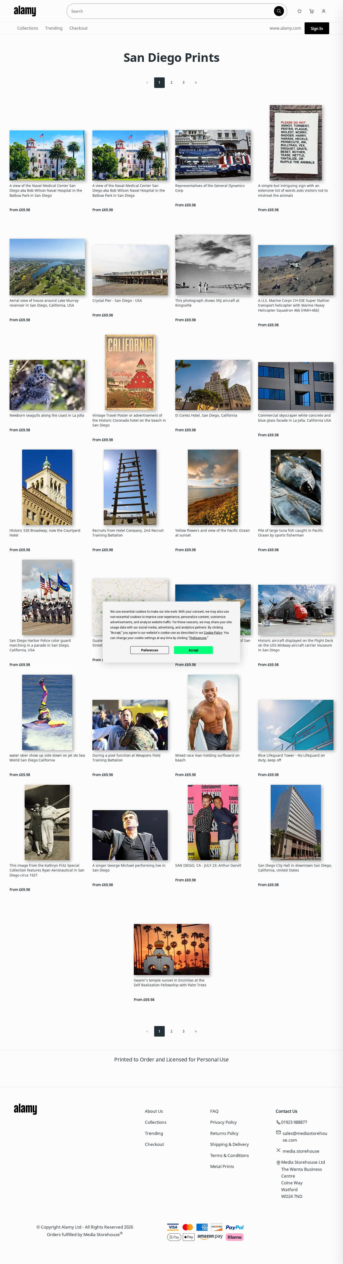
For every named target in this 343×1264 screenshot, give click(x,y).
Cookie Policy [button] (213, 633)
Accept (193, 650)
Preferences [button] (198, 638)
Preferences (149, 650)
